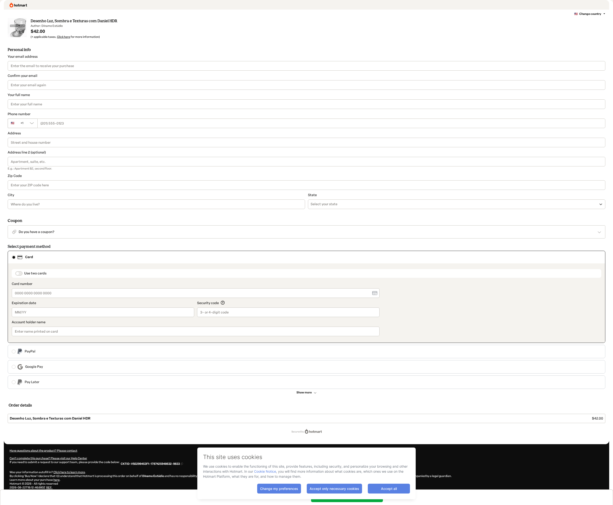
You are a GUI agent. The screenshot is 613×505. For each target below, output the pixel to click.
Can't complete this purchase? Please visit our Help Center (48, 458)
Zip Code (15, 176)
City (11, 195)
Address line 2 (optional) (27, 152)
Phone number (19, 114)
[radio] (14, 257)
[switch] (19, 273)
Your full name (19, 95)
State (312, 195)
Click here (63, 37)
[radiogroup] (306, 320)
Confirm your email (22, 76)
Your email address (23, 57)
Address (14, 133)
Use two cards (35, 273)
